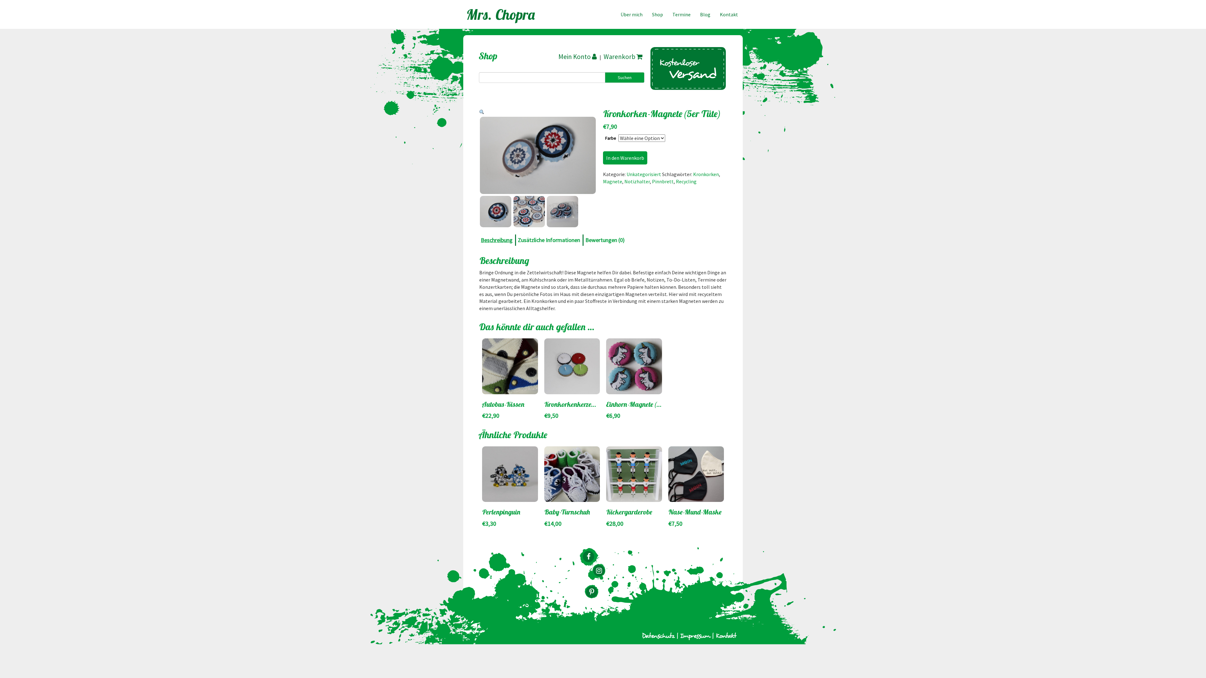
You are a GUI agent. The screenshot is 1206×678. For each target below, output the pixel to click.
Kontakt (729, 14)
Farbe (610, 138)
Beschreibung (497, 240)
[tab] (497, 240)
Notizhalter (637, 181)
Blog (705, 14)
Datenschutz (658, 636)
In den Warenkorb (625, 158)
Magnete (612, 181)
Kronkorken (706, 174)
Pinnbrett (663, 181)
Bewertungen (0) (605, 240)
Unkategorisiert (644, 174)
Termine (681, 14)
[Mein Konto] (578, 56)
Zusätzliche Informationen (549, 240)
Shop (657, 14)
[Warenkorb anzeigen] (623, 56)
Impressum (695, 636)
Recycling (686, 181)
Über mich (632, 14)
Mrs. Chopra (500, 14)
